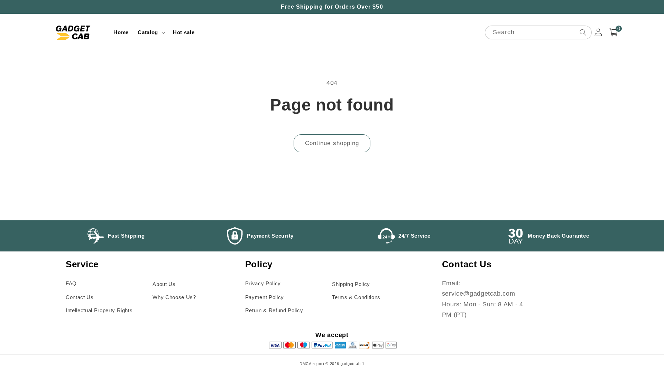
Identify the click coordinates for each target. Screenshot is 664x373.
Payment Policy (264, 297)
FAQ (71, 283)
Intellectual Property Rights (99, 310)
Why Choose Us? (174, 297)
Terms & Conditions (356, 297)
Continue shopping (332, 143)
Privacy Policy (263, 283)
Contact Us (80, 297)
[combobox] (538, 32)
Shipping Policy (351, 284)
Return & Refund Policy (274, 310)
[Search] (582, 32)
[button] (150, 32)
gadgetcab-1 (353, 364)
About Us (164, 284)
